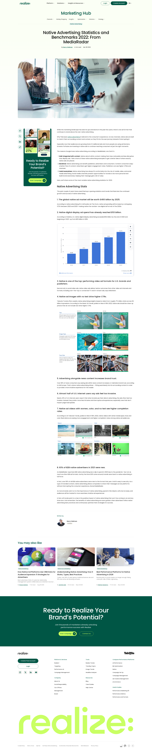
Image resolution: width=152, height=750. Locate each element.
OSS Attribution (85, 745)
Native (114, 669)
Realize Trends (90, 663)
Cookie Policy (21, 745)
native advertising (73, 137)
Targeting (57, 666)
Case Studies (90, 684)
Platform (50, 3)
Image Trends (90, 669)
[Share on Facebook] (20, 131)
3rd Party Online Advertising (49, 745)
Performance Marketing (64, 568)
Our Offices (58, 687)
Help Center (89, 687)
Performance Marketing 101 (121, 691)
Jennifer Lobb (62, 585)
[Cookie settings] (132, 745)
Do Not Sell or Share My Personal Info (69, 745)
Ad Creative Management (121, 679)
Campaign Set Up (118, 672)
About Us (57, 681)
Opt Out (38, 745)
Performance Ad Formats (120, 697)
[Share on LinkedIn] (20, 141)
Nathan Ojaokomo (103, 585)
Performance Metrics (119, 694)
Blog (87, 681)
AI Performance (117, 663)
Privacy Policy (94, 745)
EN (129, 3)
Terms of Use (30, 745)
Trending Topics (91, 666)
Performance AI (59, 669)
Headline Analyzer (91, 672)
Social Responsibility (60, 684)
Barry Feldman (68, 47)
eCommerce (117, 682)
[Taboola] (129, 653)
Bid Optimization (118, 666)
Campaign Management (62, 672)
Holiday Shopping (61, 19)
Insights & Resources (75, 3)
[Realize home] (25, 3)
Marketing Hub (76, 13)
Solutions (60, 3)
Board (56, 694)
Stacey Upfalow (23, 585)
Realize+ (56, 663)
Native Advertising (76, 24)
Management (58, 691)
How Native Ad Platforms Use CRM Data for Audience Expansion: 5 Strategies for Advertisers (36, 574)
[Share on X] (20, 136)
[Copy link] (20, 147)
